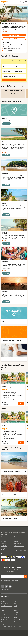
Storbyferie (3, 621)
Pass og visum (17, 543)
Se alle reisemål (17, 626)
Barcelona (16, 624)
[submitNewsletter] (25, 576)
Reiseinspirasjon (5, 617)
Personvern (12, 632)
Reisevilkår (16, 539)
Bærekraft (3, 539)
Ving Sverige (17, 632)
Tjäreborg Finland (7, 633)
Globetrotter (13, 633)
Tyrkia (15, 605)
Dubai (15, 617)
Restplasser (3, 608)
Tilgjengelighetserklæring (20, 550)
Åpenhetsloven (17, 548)
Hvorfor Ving (4, 545)
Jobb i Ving (3, 541)
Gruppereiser (4, 624)
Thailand (16, 612)
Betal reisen (3, 599)
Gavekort (3, 610)
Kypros (16, 610)
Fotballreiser (4, 619)
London (16, 621)
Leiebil (2, 612)
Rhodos (16, 608)
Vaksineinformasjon (19, 545)
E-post (2, 574)
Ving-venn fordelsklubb (6, 626)
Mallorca (16, 603)
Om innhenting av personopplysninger (10, 580)
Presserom (3, 543)
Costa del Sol (17, 619)
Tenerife (16, 601)
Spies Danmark (23, 632)
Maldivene (16, 615)
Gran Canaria (17, 599)
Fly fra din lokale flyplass (6, 605)
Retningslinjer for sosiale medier (6, 548)
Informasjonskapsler (5, 632)
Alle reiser (3, 601)
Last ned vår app (5, 589)
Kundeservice (17, 536)
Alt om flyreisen (4, 603)
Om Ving (3, 536)
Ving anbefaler (4, 615)
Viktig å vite (16, 541)
